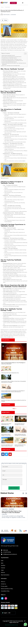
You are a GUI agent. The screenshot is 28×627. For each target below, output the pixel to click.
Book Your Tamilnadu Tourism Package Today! (11, 65)
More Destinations (5, 574)
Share (5, 20)
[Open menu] (23, 3)
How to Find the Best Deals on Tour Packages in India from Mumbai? (13, 363)
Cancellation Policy (5, 591)
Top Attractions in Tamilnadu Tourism (9, 57)
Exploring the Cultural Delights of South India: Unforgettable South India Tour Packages (13, 382)
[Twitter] (2, 598)
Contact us (14, 334)
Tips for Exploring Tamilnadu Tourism (9, 61)
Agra (2, 563)
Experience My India (22, 321)
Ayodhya (3, 565)
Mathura (3, 572)
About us (3, 581)
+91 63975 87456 (7, 552)
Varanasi (3, 567)
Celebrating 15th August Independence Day (10, 372)
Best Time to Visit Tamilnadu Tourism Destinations (11, 56)
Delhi (2, 560)
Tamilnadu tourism (4, 329)
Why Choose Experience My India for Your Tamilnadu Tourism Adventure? (14, 64)
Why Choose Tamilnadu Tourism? (8, 55)
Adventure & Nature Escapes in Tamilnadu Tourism (12, 59)
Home (2, 7)
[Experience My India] (4, 2)
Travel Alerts (4, 509)
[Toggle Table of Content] (24, 54)
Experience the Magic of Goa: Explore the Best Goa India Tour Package (13, 401)
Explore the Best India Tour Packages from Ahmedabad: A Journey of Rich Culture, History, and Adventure (13, 391)
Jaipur (2, 570)
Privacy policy (4, 586)
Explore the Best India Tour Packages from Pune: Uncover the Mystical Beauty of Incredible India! (20, 445)
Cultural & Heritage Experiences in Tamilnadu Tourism (12, 60)
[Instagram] (6, 598)
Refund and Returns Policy (7, 588)
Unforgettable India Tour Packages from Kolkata (20, 424)
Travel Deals (7, 7)
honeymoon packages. (14, 306)
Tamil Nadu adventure (8, 335)
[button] (23, 493)
